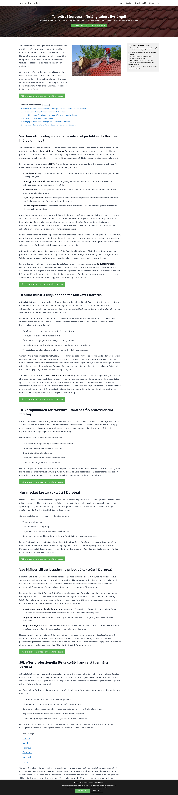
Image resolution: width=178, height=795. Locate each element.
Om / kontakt (140, 3)
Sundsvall (27, 757)
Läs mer (108, 787)
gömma (46, 105)
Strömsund (28, 747)
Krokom (26, 738)
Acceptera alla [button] (82, 791)
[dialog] (89, 787)
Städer (129, 3)
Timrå (25, 762)
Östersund (27, 752)
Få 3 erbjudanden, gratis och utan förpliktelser (89, 25)
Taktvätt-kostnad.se (29, 2)
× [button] (176, 781)
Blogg (151, 3)
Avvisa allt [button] (96, 791)
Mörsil (25, 743)
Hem (121, 3)
